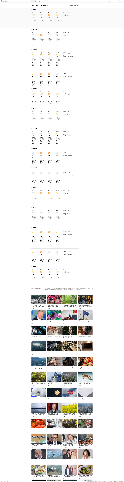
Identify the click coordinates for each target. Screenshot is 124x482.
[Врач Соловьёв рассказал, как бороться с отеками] (85, 456)
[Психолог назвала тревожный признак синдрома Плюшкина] (69, 348)
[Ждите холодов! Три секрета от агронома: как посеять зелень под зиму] (38, 379)
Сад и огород (91, 286)
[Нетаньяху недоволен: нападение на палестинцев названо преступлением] (38, 456)
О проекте (87, 481)
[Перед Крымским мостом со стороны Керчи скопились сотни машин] (54, 472)
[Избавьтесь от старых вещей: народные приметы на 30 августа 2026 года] (85, 302)
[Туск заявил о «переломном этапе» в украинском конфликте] (38, 317)
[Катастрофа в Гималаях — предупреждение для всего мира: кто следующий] (38, 302)
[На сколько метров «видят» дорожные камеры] (38, 441)
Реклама (8, 481)
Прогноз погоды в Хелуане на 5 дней (43, 286)
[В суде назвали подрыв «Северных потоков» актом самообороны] (38, 348)
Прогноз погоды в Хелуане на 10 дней (73, 286)
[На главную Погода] (4, 1)
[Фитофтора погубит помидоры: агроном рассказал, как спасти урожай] (38, 426)
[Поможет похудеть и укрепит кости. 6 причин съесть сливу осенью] (54, 317)
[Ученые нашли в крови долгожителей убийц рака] (38, 333)
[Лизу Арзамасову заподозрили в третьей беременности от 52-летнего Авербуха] (69, 456)
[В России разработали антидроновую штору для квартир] (85, 395)
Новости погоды (84, 286)
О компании (4, 481)
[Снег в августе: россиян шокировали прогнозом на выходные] (69, 379)
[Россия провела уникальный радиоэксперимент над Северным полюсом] (54, 456)
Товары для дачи (98, 286)
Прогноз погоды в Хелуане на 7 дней (58, 286)
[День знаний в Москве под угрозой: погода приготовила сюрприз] (69, 333)
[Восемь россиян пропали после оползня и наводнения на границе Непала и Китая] (85, 410)
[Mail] (1, 1)
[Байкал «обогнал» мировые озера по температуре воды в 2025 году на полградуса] (38, 410)
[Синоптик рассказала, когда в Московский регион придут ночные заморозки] (54, 348)
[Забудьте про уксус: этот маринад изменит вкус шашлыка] (85, 441)
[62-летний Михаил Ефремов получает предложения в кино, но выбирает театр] (54, 410)
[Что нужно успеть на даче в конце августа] (85, 426)
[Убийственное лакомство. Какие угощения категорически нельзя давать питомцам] (85, 333)
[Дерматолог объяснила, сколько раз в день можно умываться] (54, 333)
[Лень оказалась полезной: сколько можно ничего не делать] (54, 364)
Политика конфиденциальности (93, 481)
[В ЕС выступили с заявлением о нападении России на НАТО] (85, 317)
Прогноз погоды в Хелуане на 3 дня (29, 286)
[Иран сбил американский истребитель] (54, 379)
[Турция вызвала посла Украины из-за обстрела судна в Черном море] (69, 395)
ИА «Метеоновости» (120, 481)
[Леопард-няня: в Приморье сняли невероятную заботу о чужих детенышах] (69, 302)
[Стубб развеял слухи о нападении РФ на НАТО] (54, 441)
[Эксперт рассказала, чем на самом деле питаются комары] (85, 379)
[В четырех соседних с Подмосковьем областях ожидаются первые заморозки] (69, 426)
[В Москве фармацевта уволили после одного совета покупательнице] (54, 426)
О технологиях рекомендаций (103, 481)
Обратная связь (110, 481)
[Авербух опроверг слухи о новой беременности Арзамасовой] (69, 472)
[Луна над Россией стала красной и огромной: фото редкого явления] (54, 395)
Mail (1, 481)
